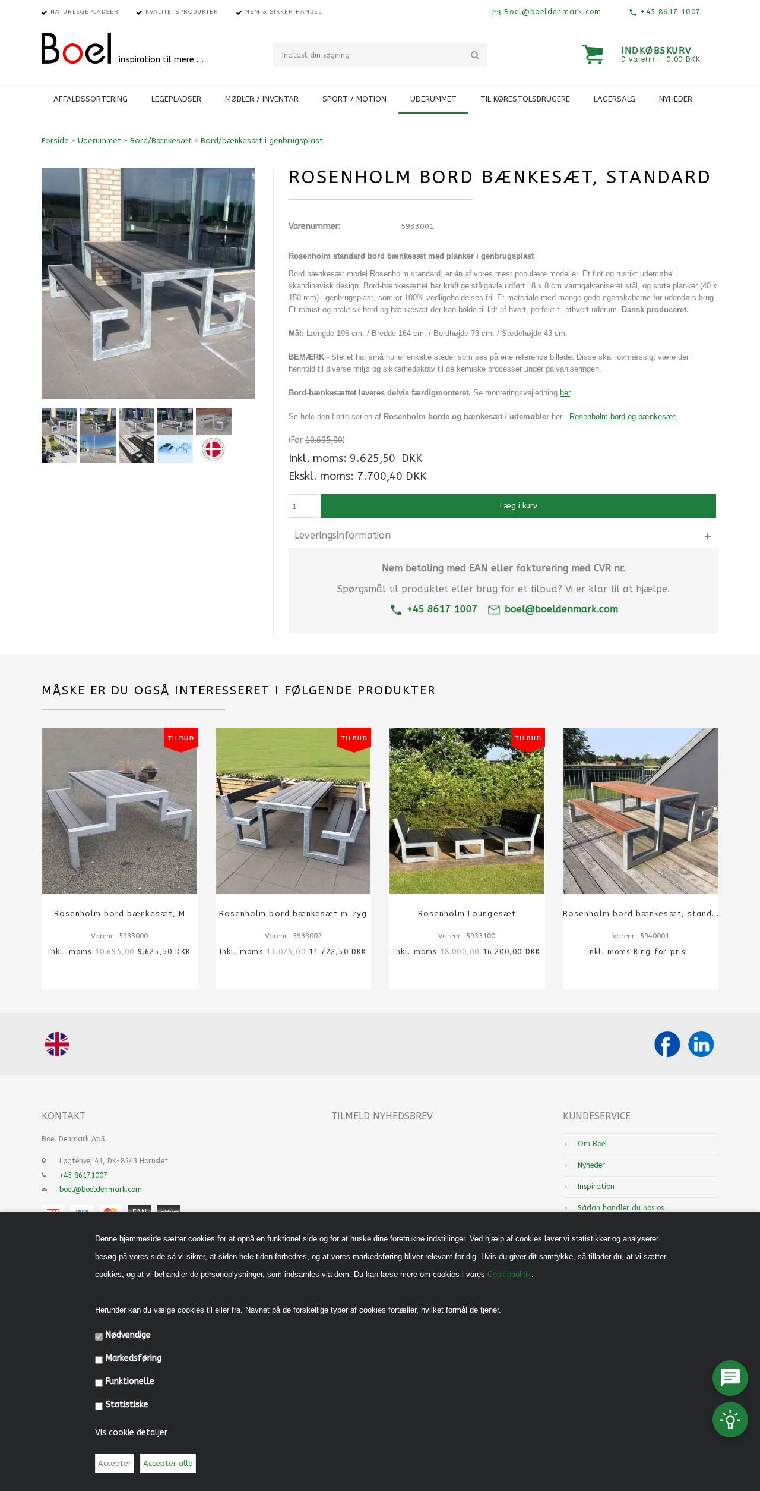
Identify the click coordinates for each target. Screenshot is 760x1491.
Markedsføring (134, 1358)
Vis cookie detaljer (131, 1432)
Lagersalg (614, 99)
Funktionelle (130, 1381)
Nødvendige (128, 1335)
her (565, 392)
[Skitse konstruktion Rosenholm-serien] (175, 449)
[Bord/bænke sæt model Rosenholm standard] (214, 421)
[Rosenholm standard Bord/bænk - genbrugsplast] (136, 421)
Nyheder (675, 99)
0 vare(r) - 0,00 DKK (661, 59)
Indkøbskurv (656, 50)
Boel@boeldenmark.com (551, 12)
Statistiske (127, 1404)
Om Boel (592, 1144)
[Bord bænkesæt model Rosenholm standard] (98, 421)
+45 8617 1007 (669, 12)
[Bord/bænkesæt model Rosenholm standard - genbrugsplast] (175, 421)
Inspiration (596, 1186)
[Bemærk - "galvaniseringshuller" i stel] (136, 449)
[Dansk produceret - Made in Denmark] (214, 449)
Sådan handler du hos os (621, 1208)
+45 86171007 (83, 1175)
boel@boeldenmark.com (561, 609)
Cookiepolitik (509, 1274)
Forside (55, 140)
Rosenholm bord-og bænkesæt (622, 416)
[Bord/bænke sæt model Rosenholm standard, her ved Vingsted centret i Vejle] (59, 449)
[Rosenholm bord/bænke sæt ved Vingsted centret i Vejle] (98, 449)
